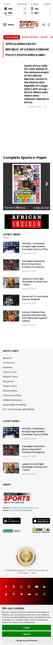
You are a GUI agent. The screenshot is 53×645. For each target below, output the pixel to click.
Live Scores (11, 37)
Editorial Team (10, 376)
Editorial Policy (10, 390)
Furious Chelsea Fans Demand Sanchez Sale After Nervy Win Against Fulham (34, 316)
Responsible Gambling (14, 404)
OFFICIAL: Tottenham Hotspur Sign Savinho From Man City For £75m (35, 246)
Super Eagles (30, 37)
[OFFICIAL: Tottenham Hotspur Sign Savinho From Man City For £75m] (11, 247)
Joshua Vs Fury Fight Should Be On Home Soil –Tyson (34, 281)
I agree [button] (26, 627)
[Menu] (8, 24)
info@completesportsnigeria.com (24, 508)
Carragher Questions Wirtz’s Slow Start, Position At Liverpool (33, 264)
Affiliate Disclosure (12, 400)
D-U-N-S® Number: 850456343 (18, 409)
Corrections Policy (12, 395)
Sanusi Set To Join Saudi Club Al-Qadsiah (35, 298)
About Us (7, 358)
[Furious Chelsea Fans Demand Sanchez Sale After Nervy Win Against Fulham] (11, 315)
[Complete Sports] (29, 25)
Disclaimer (8, 381)
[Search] (43, 24)
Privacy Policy (10, 386)
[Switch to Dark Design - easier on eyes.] (48, 24)
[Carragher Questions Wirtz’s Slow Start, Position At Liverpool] (11, 264)
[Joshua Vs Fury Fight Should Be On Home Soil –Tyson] (11, 282)
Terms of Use (10, 372)
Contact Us (9, 362)
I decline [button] (26, 634)
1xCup (44, 37)
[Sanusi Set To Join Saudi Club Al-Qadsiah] (11, 300)
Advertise (8, 367)
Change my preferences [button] (27, 640)
